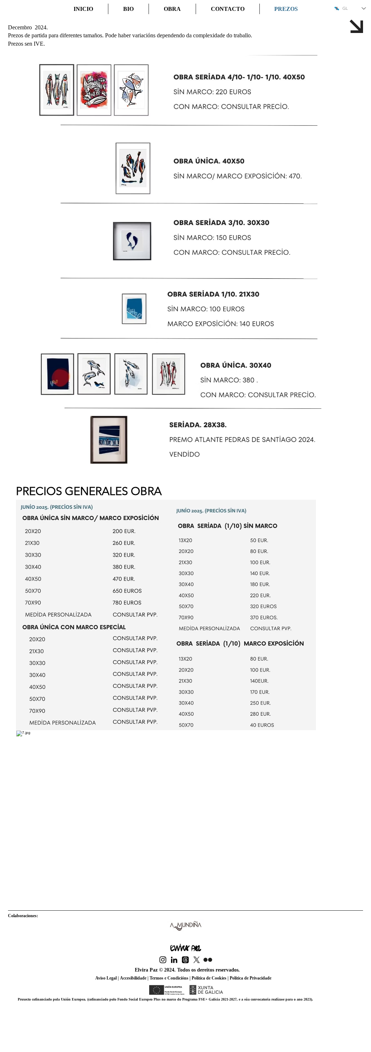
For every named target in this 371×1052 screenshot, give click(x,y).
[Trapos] (185, 959)
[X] (196, 959)
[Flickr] (207, 959)
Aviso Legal (106, 978)
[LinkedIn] (174, 959)
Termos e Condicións (169, 978)
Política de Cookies (209, 978)
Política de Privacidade (250, 978)
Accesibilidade (133, 978)
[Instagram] (162, 959)
